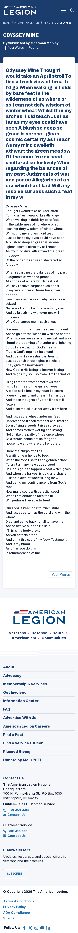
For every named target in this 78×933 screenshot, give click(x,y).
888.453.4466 (18, 810)
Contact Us (16, 815)
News (47, 22)
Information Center (26, 22)
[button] (63, 10)
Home (6, 22)
